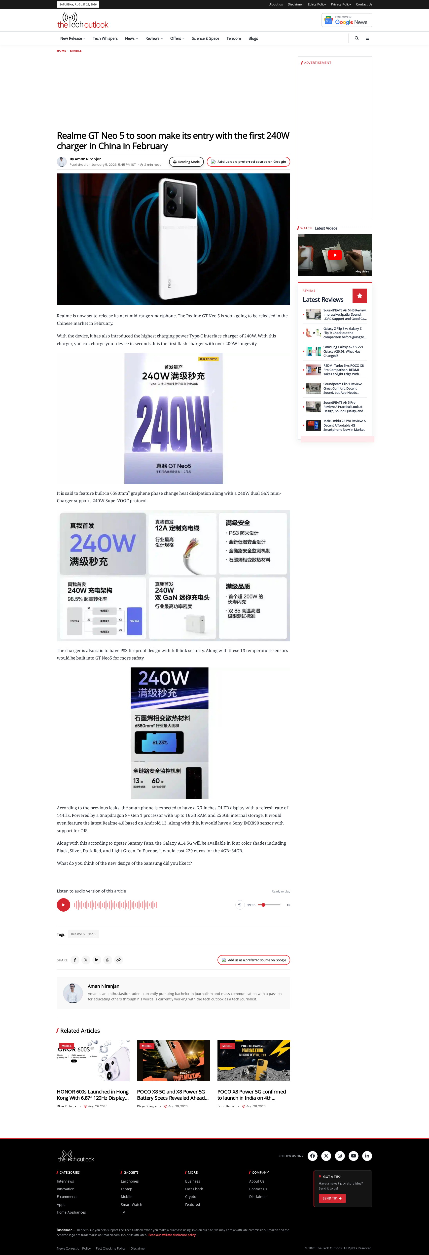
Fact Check (194, 1189)
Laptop (126, 1189)
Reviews (152, 38)
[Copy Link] (118, 960)
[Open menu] (367, 38)
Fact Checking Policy (111, 1248)
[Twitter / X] (85, 960)
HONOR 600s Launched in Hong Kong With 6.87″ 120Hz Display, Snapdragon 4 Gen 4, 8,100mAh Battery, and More (93, 1095)
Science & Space (205, 38)
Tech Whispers (105, 38)
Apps (61, 1204)
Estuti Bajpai (226, 1106)
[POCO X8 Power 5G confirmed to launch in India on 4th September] (253, 1060)
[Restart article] (240, 905)
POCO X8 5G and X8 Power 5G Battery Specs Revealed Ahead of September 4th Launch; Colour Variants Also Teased (171, 1095)
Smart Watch (131, 1204)
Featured (192, 1204)
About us (276, 4)
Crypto (190, 1196)
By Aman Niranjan (86, 159)
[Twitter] (326, 1156)
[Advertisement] (173, 91)
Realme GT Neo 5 (83, 934)
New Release (71, 38)
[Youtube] (353, 1156)
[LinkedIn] (96, 960)
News (130, 38)
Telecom (234, 38)
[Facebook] (75, 960)
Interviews (65, 1181)
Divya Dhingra (66, 1106)
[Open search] (356, 38)
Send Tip (330, 1198)
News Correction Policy (74, 1248)
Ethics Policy (317, 4)
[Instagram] (340, 1156)
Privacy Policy (341, 4)
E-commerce (67, 1196)
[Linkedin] (367, 1156)
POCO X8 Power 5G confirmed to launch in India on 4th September (251, 1095)
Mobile (75, 51)
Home (61, 51)
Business (192, 1181)
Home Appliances (71, 1212)
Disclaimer (295, 4)
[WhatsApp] (107, 960)
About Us (256, 1181)
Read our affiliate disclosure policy (172, 1235)
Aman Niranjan (103, 986)
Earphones (130, 1181)
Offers (175, 38)
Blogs (253, 38)
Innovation (65, 1189)
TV (123, 1212)
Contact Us (364, 4)
